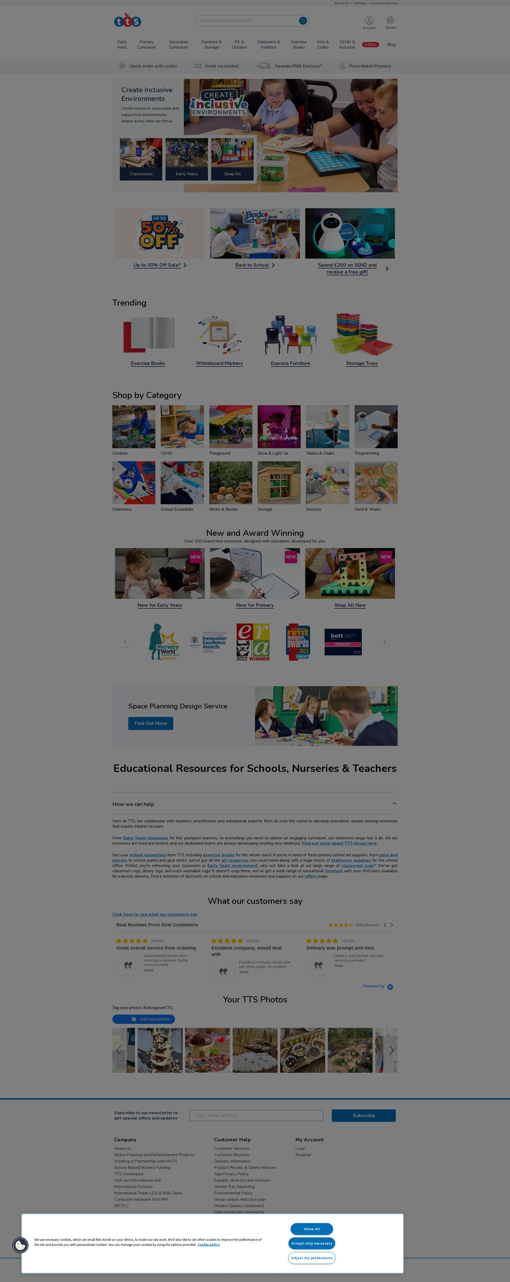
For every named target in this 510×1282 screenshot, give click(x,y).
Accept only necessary (311, 1243)
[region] (212, 1243)
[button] (20, 1245)
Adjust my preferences (312, 1257)
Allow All (312, 1229)
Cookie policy (209, 1244)
